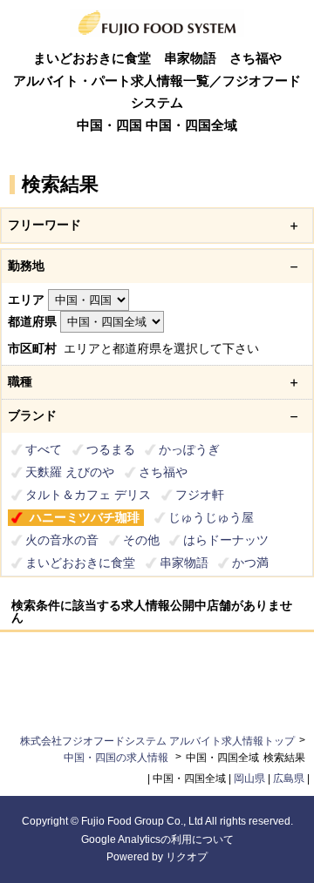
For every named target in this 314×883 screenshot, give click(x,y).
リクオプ (187, 857)
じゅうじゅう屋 (211, 517)
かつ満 (250, 563)
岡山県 (249, 778)
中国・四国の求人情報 (117, 758)
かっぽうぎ (189, 449)
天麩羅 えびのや (69, 472)
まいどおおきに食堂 (80, 563)
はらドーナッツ (226, 540)
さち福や (163, 472)
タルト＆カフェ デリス (88, 495)
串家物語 (184, 563)
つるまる (110, 449)
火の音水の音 (62, 540)
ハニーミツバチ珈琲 (85, 517)
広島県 (288, 778)
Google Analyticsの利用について (157, 839)
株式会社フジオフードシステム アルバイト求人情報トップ (157, 741)
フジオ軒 (199, 495)
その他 (141, 540)
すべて (43, 449)
